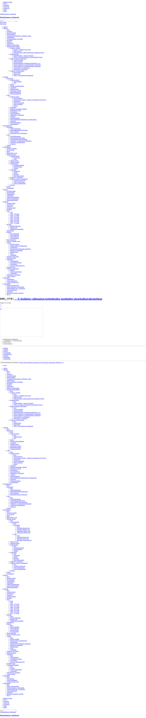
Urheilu (9, 243)
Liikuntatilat (13, 170)
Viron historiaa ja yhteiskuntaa (22, 68)
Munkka (5, 28)
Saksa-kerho (17, 74)
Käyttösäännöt (10, 192)
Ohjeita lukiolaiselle (19, 103)
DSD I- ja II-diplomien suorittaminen (23, 75)
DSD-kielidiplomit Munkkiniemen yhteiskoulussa (23, 119)
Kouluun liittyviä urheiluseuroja (18, 246)
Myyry (5, 3)
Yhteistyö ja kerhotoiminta (17, 71)
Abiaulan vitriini (11, 203)
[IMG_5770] (21, 336)
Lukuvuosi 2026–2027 (13, 282)
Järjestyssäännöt (11, 34)
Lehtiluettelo (10, 195)
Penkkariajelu (10, 230)
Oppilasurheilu (14, 163)
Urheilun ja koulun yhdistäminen (19, 179)
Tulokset (16, 168)
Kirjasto (5, 189)
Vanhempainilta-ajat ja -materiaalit (16, 288)
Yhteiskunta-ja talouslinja (13, 275)
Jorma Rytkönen (14, 236)
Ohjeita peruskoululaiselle (17, 86)
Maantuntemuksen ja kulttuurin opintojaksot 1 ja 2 (27, 63)
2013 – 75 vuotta (14, 223)
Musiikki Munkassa (15, 226)
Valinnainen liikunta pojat (24, 531)
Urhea (11, 253)
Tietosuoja (9, 31)
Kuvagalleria (13, 264)
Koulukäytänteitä (11, 33)
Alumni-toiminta (11, 208)
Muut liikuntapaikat (19, 176)
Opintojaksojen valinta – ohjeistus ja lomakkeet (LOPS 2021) (30, 100)
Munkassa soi (13, 227)
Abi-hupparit (10, 205)
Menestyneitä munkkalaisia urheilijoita (20, 249)
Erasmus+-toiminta (15, 48)
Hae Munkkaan (7, 125)
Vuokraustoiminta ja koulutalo (15, 39)
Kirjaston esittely (11, 191)
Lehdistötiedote (14, 261)
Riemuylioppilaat (11, 240)
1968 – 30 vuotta (14, 217)
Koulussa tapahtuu (12, 148)
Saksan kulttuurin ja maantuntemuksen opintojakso (27, 66)
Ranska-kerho (17, 72)
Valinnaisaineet (18, 81)
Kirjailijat (9, 209)
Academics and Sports (19, 180)
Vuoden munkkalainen (13, 268)
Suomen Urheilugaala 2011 (17, 265)
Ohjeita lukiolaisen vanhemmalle (15, 287)
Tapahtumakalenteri (19, 165)
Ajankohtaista (10, 279)
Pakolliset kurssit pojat (23, 537)
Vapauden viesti (11, 267)
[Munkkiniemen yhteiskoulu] (8, 712)
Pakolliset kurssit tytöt (23, 538)
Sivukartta (6, 5)
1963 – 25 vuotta (14, 215)
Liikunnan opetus (14, 162)
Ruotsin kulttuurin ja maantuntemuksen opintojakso (27, 65)
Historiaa (5, 201)
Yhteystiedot (10, 43)
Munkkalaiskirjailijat (12, 200)
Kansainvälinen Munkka (13, 46)
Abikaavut (9, 206)
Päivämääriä (6, 278)
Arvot (8, 30)
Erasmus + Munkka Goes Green (22, 49)
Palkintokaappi (14, 252)
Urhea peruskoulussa (19, 182)
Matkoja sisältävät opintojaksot (18, 58)
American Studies (18, 60)
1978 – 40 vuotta (14, 218)
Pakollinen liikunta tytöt (23, 529)
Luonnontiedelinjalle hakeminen (18, 139)
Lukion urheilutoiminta (20, 183)
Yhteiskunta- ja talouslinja (20, 69)
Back (8, 371)
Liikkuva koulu (14, 160)
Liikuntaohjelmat (14, 156)
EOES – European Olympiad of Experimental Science (28, 57)
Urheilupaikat (13, 247)
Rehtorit (9, 232)
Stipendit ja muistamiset (16, 250)
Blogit (5, 11)
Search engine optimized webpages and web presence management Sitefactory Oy (42, 362)
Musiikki (9, 224)
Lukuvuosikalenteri (12, 281)
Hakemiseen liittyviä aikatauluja (18, 133)
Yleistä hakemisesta (15, 128)
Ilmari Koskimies (14, 233)
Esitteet (9, 145)
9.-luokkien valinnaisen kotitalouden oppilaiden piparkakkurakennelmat (58, 298)
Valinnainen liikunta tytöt (23, 532)
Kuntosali (16, 174)
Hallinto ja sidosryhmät (13, 45)
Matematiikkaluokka (15, 92)
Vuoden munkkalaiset (16, 271)
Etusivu (5, 26)
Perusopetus (10, 78)
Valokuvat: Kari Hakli (13, 256)
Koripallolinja (13, 112)
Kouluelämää (6, 147)
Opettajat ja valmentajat (16, 177)
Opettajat (9, 42)
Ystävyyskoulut (11, 276)
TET (15, 83)
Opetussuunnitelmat (15, 93)
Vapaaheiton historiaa (16, 262)
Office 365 (6, 6)
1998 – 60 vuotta (14, 221)
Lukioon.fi (13, 144)
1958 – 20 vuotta (14, 214)
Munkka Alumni (7, 2)
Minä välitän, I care (12, 153)
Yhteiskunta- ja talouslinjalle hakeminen (20, 141)
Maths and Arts (18, 51)
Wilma (5, 9)
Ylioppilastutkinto (15, 118)
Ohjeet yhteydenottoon (13, 285)
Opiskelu (5, 77)
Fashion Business (18, 61)
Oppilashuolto (10, 37)
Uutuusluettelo (11, 194)
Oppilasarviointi (14, 89)
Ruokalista (9, 40)
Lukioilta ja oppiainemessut (17, 142)
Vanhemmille (6, 284)
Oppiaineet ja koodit (15, 90)
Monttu (15, 173)
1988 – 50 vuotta (14, 220)
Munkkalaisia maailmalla (16, 229)
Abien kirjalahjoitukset (13, 198)
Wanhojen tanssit (11, 258)
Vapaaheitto (13, 255)
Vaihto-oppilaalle (18, 104)
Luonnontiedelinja (15, 113)
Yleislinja (12, 116)
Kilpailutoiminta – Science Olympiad (23, 55)
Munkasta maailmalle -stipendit (18, 109)
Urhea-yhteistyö (14, 131)
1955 (11, 212)
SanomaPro (6, 8)
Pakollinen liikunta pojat (23, 528)
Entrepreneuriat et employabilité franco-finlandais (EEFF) (29, 52)
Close (4, 365)
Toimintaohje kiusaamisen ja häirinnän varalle (19, 36)
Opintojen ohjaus (14, 80)
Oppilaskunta (10, 188)
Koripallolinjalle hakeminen (17, 138)
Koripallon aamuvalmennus (24, 540)
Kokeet (12, 84)
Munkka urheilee (11, 154)
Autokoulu (13, 121)
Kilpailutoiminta (14, 54)
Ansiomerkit (13, 273)
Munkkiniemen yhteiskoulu (9, 17)
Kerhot (8, 186)
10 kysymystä (10, 150)
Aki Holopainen (14, 238)
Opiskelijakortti (14, 124)
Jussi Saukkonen (14, 235)
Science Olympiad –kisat (13, 241)
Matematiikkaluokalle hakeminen (19, 130)
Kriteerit (12, 270)
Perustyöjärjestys (18, 98)
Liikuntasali (17, 171)
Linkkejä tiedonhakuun (13, 197)
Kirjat (8, 211)
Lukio (8, 95)
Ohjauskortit (17, 101)
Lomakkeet (13, 87)
